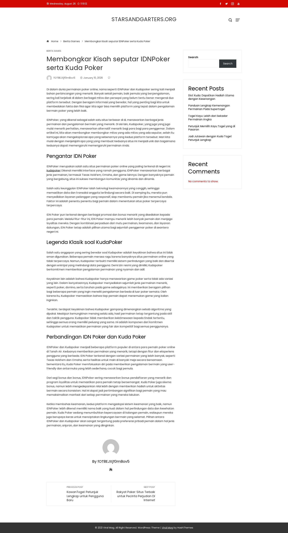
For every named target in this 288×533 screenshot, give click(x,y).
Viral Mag (167, 527)
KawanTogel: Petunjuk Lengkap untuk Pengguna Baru (85, 494)
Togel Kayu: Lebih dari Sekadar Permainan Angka (208, 117)
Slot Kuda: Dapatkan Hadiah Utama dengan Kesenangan (211, 97)
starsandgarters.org (144, 19)
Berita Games (53, 51)
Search (193, 57)
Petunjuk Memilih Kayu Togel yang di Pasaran (211, 128)
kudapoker (53, 170)
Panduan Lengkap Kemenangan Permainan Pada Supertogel (209, 107)
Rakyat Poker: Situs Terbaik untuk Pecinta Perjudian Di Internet (135, 494)
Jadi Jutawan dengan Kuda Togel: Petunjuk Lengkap (210, 138)
